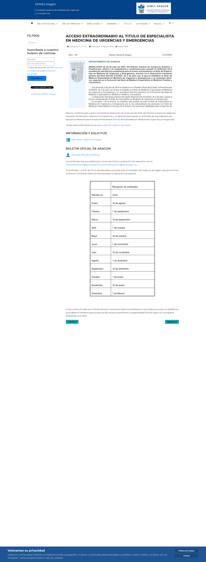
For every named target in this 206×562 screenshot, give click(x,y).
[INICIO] (32, 23)
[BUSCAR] (171, 23)
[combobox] (42, 42)
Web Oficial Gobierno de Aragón (86, 140)
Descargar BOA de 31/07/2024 (85, 155)
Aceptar (186, 556)
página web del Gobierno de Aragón (113, 125)
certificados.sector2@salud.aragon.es (118, 165)
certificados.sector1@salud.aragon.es (83, 165)
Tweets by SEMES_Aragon (43, 94)
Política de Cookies (187, 551)
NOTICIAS (83, 46)
